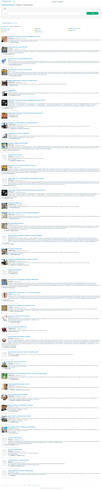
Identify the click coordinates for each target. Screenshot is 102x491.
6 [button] (14, 485)
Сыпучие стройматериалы (15, 437)
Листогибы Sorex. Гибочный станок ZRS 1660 (20, 69)
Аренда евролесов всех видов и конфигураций (20, 470)
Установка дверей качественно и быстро (19, 384)
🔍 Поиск (92, 13)
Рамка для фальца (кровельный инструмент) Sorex (21, 305)
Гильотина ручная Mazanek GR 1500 (17, 47)
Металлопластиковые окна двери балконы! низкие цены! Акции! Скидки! (27, 373)
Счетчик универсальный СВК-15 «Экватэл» (19, 336)
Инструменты (5, 30)
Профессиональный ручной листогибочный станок (21, 165)
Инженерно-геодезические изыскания (18, 143)
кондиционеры (12, 90)
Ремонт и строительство (6, 44)
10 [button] (24, 485)
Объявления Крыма (8, 5)
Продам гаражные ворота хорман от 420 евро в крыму (22, 80)
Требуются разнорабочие (14, 269)
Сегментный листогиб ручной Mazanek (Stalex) (20, 58)
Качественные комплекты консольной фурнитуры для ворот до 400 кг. (26, 100)
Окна (3, 31)
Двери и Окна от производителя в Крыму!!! (19, 416)
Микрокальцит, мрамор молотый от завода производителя (23, 212)
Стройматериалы (5, 28)
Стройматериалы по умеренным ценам (18, 460)
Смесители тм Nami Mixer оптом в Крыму (19, 316)
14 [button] (35, 485)
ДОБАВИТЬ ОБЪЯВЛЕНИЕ (58, 1)
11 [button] (27, 485)
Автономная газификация (15, 203)
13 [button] (32, 485)
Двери (37, 28)
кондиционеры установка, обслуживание (19, 133)
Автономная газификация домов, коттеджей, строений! (22, 122)
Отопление (38, 31)
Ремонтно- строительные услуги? (17, 361)
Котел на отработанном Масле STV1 (17, 326)
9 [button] (21, 485)
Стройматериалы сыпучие (15, 154)
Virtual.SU (13, 1)
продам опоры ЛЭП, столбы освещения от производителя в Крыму (26, 178)
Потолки (38, 30)
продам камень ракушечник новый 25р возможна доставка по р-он (25, 113)
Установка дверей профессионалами (18, 394)
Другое (71, 30)
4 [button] (9, 485)
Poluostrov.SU (6, 1)
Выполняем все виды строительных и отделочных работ (23, 352)
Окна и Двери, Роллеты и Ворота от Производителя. (22, 427)
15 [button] (38, 485)
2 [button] (4, 485)
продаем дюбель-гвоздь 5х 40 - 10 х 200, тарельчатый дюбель (24, 292)
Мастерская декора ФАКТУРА (15, 223)
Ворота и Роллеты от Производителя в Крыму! (20, 405)
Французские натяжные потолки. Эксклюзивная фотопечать (24, 36)
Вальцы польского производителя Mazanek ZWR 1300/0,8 (23, 279)
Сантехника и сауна (74, 28)
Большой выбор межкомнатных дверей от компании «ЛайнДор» (25, 235)
